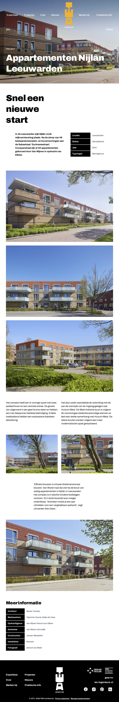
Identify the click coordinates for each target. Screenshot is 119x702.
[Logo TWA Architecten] (59, 680)
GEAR (109, 29)
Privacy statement (62, 699)
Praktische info (104, 15)
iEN (8, 29)
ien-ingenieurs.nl (103, 682)
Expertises (12, 15)
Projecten (29, 15)
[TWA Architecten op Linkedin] (110, 689)
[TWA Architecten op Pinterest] (102, 689)
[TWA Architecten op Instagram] (94, 689)
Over (43, 15)
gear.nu (109, 677)
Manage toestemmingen (80, 699)
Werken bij (84, 15)
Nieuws (55, 15)
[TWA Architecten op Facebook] (86, 689)
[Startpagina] (69, 15)
